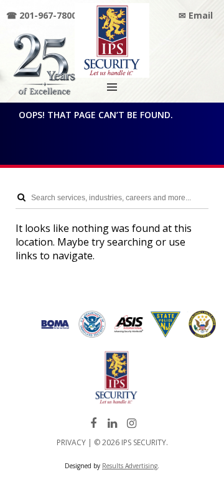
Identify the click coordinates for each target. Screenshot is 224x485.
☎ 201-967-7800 (41, 15)
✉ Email (196, 15)
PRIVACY (71, 442)
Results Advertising (129, 465)
